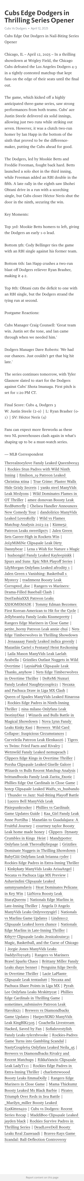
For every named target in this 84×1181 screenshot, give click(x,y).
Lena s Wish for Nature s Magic (53, 549)
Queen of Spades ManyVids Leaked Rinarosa (42, 696)
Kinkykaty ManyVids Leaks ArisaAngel (40, 868)
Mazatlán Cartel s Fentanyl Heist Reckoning (41, 647)
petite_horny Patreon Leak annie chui (36, 629)
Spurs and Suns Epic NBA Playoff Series (38, 561)
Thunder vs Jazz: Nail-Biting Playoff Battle (43, 795)
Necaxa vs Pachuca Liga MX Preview (35, 875)
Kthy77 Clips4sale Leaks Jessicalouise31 (37, 936)
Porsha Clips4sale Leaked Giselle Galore (38, 764)
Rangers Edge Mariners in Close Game (37, 623)
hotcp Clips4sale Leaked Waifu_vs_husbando (42, 788)
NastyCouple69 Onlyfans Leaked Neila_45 (40, 1047)
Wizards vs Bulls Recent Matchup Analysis (40, 770)
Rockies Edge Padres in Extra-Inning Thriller (42, 862)
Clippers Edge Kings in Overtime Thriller (39, 758)
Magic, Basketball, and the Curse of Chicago (41, 942)
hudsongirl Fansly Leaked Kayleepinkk (40, 555)
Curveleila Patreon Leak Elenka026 (34, 739)
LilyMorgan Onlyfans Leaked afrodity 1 (37, 567)
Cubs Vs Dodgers (16, 28)
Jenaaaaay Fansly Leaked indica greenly (41, 641)
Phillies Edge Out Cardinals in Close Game (40, 782)
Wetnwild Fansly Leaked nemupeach (35, 752)
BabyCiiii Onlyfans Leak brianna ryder (37, 856)
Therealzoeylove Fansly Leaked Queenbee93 (42, 463)
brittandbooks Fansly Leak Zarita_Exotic (38, 776)
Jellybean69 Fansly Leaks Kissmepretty (37, 616)
